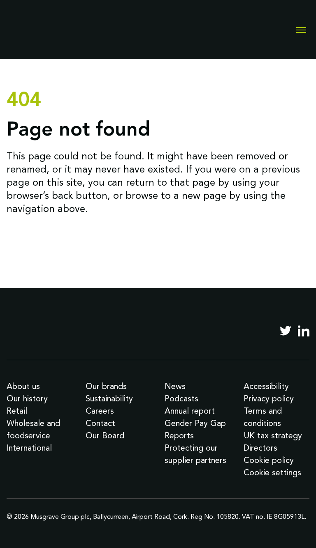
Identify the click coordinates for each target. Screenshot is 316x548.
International (29, 448)
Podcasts (181, 398)
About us (23, 386)
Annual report (190, 411)
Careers (100, 411)
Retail (17, 411)
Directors (260, 448)
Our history (27, 398)
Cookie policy (269, 460)
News (175, 386)
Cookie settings (272, 472)
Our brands (106, 386)
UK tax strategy (273, 435)
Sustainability (109, 398)
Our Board (105, 435)
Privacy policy (269, 398)
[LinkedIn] (303, 330)
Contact (100, 423)
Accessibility (266, 386)
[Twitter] (285, 330)
